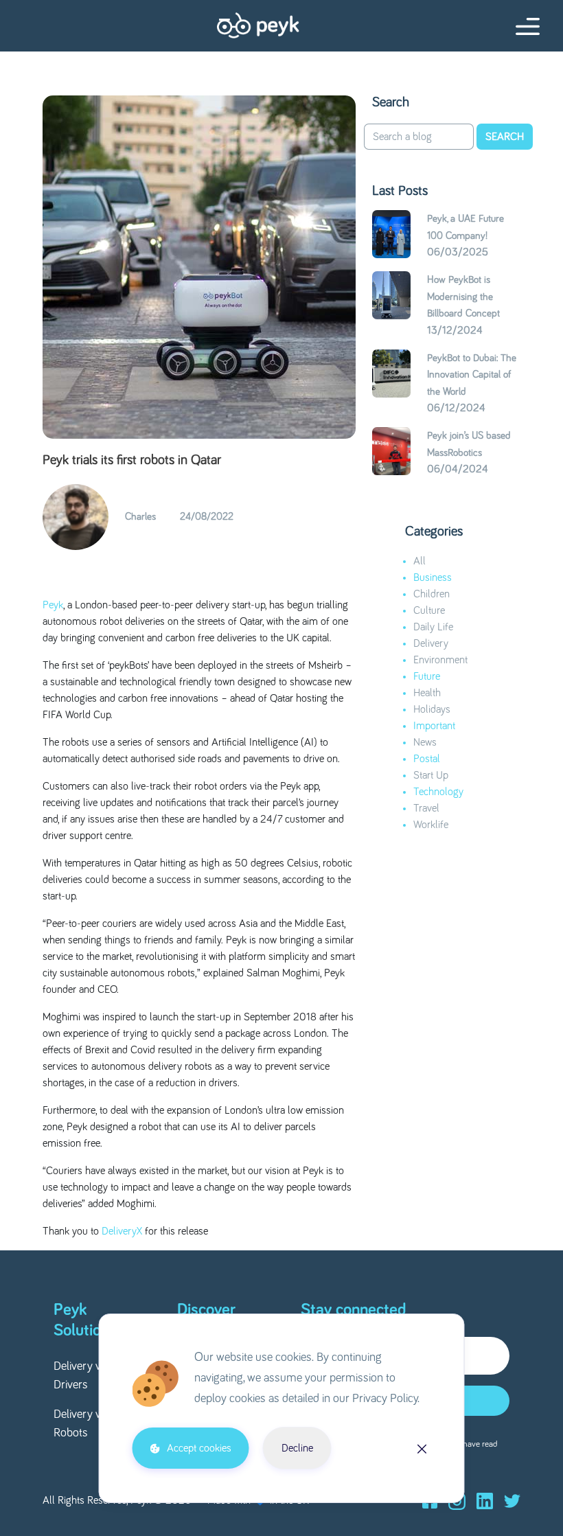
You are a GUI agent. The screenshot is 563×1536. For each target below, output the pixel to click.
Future (426, 676)
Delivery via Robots (81, 1423)
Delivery (430, 643)
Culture (429, 610)
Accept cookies (199, 1448)
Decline (297, 1448)
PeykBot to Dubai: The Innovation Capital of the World (471, 375)
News (425, 742)
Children (431, 593)
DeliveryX (122, 1231)
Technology (438, 791)
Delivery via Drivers (81, 1375)
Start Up (430, 775)
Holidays (431, 709)
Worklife (430, 824)
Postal (426, 758)
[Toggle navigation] (523, 28)
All (419, 560)
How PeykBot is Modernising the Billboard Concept (463, 297)
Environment (440, 659)
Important (434, 725)
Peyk (53, 604)
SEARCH (504, 136)
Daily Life (433, 626)
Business (432, 577)
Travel (426, 808)
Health (427, 692)
